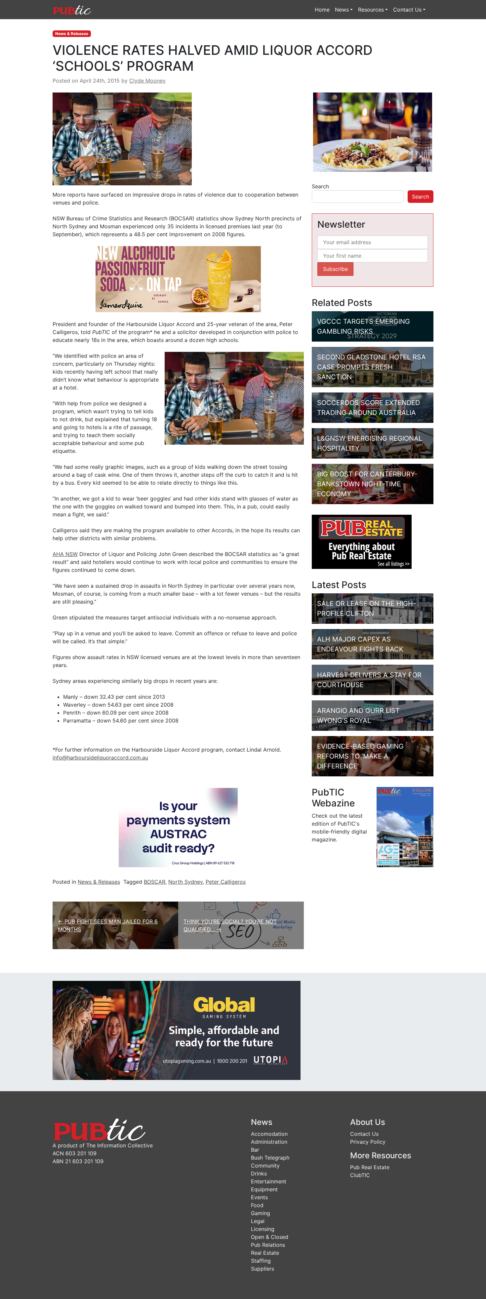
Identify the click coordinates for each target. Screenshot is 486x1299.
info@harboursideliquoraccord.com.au (100, 757)
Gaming (260, 1213)
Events (259, 1197)
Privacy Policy (367, 1141)
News (342, 9)
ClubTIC (360, 1175)
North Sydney (185, 881)
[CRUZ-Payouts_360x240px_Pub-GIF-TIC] (178, 827)
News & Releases (71, 33)
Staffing (261, 1260)
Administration (269, 1141)
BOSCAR (154, 881)
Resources (371, 9)
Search (320, 186)
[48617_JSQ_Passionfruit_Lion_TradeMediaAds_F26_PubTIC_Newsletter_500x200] (178, 279)
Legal (257, 1221)
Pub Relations (268, 1245)
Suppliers (262, 1268)
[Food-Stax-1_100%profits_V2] (372, 132)
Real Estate (265, 1252)
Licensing (262, 1229)
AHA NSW (65, 554)
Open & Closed (269, 1237)
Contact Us (407, 9)
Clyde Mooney (147, 80)
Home (322, 9)
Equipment (264, 1189)
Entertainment (268, 1181)
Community (265, 1165)
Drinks (259, 1173)
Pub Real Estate (369, 1167)
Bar (255, 1149)
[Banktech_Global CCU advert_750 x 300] (177, 1030)
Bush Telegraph (270, 1157)
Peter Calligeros (226, 881)
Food (257, 1205)
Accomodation (269, 1134)
